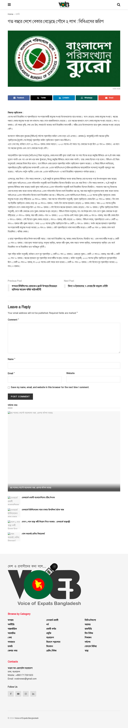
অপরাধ (10, 620)
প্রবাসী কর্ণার (51, 629)
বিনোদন (49, 646)
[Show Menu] (9, 4)
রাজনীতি (88, 629)
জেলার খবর (12, 650)
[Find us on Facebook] (11, 694)
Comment (13, 319)
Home (10, 14)
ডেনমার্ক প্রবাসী (52, 620)
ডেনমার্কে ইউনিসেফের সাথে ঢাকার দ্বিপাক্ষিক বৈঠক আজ (43, 509)
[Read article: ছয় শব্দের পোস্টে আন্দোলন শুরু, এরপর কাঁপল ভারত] (64, 451)
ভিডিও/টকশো (90, 620)
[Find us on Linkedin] (33, 694)
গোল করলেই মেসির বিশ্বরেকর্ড (33, 534)
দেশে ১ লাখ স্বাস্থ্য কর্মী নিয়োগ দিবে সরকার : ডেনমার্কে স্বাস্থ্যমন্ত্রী (46, 521)
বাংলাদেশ (50, 637)
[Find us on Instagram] (26, 694)
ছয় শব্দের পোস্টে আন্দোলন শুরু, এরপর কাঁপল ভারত (30, 487)
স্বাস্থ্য (87, 650)
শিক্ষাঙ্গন (88, 637)
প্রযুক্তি (48, 633)
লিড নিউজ (89, 633)
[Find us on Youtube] (18, 694)
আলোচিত (11, 633)
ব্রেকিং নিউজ (51, 650)
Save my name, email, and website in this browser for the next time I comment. (50, 387)
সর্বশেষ (87, 642)
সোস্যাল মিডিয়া (91, 646)
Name (11, 359)
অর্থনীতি (11, 624)
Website (70, 373)
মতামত (88, 624)
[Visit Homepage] (64, 5)
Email (11, 373)
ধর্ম (47, 624)
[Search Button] (118, 4)
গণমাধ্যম (11, 642)
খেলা (10, 637)
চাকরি (18, 14)
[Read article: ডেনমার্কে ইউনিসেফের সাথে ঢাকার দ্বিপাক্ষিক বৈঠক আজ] (14, 512)
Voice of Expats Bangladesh (27, 718)
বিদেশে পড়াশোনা (53, 642)
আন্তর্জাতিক (12, 629)
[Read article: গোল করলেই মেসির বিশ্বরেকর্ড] (14, 536)
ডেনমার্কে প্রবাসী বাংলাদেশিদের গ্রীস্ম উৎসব (38, 497)
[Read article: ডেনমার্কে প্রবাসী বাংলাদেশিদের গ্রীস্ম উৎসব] (14, 500)
